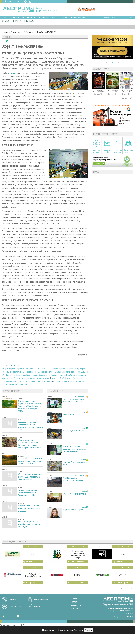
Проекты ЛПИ (43, 17)
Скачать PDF (98, 94)
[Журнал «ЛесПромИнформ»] (32, 9)
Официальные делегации (128, 151)
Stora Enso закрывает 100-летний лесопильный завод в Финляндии (29, 524)
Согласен (88, 630)
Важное (74, 599)
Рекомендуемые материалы (23, 21)
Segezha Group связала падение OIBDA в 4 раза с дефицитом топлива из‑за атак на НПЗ (30, 426)
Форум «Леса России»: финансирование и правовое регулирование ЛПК (74, 449)
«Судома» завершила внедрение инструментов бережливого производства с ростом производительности (30, 444)
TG (30, 2)
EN (18, 1)
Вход (9, 1)
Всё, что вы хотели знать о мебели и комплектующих (73, 400)
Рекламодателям (78, 17)
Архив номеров (17, 32)
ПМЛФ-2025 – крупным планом (75, 494)
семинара (13, 73)
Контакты (38, 606)
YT (17, 616)
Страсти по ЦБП (69, 414)
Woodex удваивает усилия (73, 430)
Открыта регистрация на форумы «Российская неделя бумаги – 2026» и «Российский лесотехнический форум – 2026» (29, 406)
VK (25, 1)
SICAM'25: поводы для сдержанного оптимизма (73, 479)
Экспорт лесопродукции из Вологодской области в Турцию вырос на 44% (28, 492)
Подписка (12, 599)
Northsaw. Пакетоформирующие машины (75, 463)
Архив (54, 17)
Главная (5, 17)
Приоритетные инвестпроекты (118, 151)
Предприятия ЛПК (107, 151)
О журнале (64, 17)
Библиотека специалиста (96, 151)
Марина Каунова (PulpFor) (73, 509)
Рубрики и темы (18, 17)
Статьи (28, 32)
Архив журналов (15, 606)
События (5, 21)
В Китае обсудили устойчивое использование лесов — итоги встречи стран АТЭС (30, 461)
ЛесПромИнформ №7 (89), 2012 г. (46, 32)
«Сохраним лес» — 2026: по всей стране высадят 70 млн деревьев (29, 508)
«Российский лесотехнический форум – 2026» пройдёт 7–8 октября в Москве (30, 476)
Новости (31, 17)
